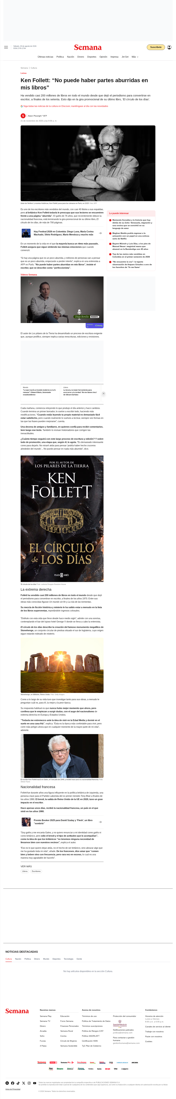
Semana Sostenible (68, 1046)
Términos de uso (89, 1016)
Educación (64, 1016)
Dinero (43, 1026)
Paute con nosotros (153, 1036)
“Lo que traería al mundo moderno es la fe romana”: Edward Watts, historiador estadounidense (39, 392)
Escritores (36, 871)
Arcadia (43, 1031)
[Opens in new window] (12, 1083)
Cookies (148, 1041)
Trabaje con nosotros (154, 1031)
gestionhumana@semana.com (126, 1043)
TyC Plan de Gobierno (91, 1046)
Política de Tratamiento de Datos (96, 1021)
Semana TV (45, 1021)
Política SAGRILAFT (91, 1036)
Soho (42, 1036)
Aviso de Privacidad (16, 1089)
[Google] (7, 1083)
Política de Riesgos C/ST (93, 1031)
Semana (24, 68)
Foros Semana (66, 1021)
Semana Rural (66, 1031)
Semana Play (45, 1016)
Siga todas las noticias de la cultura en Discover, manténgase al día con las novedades (65, 106)
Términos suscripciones (92, 1026)
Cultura (34, 68)
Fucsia (43, 1041)
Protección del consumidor (124, 1016)
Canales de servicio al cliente (157, 1026)
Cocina (63, 1036)
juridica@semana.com (122, 1033)
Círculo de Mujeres (68, 1041)
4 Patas (43, 1046)
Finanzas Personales (69, 1026)
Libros (25, 871)
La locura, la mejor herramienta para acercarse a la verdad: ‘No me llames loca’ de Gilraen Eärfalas (80, 392)
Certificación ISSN (90, 1041)
